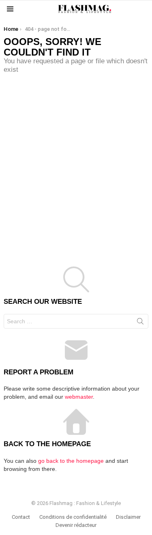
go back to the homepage (71, 461)
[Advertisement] (76, 162)
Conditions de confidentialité (73, 517)
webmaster (79, 396)
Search (140, 323)
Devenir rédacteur (76, 525)
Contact (21, 517)
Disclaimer (128, 517)
